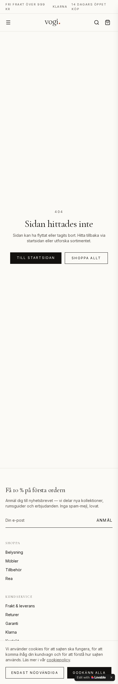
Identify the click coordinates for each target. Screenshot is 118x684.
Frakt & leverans (20, 606)
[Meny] (8, 22)
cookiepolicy (58, 659)
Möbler (11, 561)
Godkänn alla (89, 673)
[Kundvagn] (108, 22)
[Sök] (97, 22)
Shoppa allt (86, 258)
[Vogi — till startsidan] (52, 22)
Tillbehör (13, 569)
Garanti (11, 623)
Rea (9, 578)
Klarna (11, 632)
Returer (12, 614)
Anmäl (105, 520)
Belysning (14, 552)
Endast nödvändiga (34, 673)
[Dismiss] (111, 677)
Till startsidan (36, 258)
